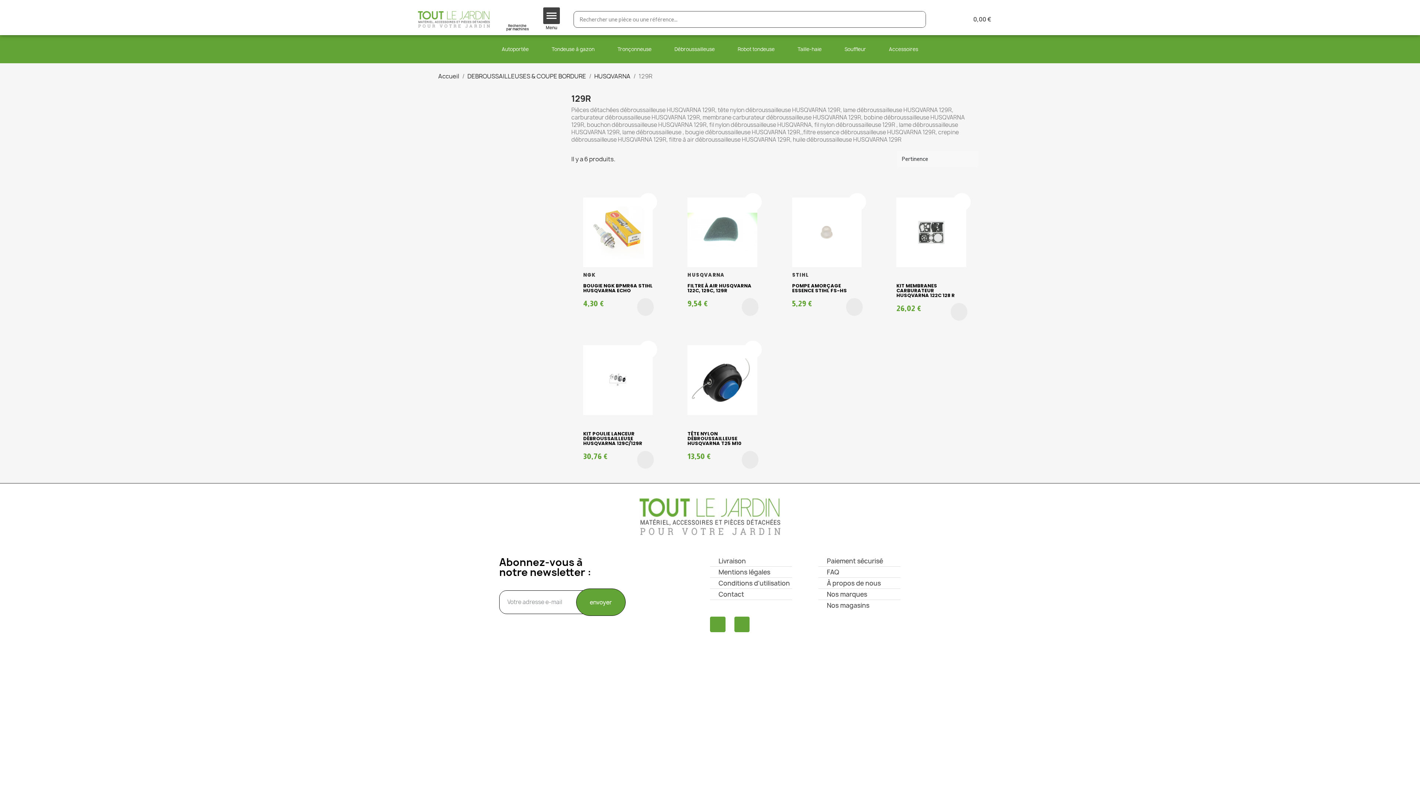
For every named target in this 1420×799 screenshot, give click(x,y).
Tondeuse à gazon (573, 49)
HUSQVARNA (705, 275)
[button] (645, 307)
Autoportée (515, 49)
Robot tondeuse (756, 49)
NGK (589, 275)
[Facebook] (718, 624)
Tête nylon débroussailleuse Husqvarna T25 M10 (714, 438)
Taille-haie (810, 49)
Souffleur (855, 49)
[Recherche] (917, 19)
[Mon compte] (943, 19)
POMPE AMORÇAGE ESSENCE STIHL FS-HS (819, 288)
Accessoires (903, 49)
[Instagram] (742, 624)
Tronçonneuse (635, 49)
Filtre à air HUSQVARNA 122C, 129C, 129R (719, 288)
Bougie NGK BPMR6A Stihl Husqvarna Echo (618, 288)
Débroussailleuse (694, 49)
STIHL (800, 275)
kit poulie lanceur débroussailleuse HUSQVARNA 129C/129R (612, 438)
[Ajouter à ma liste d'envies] (648, 202)
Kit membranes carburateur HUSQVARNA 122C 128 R (925, 290)
